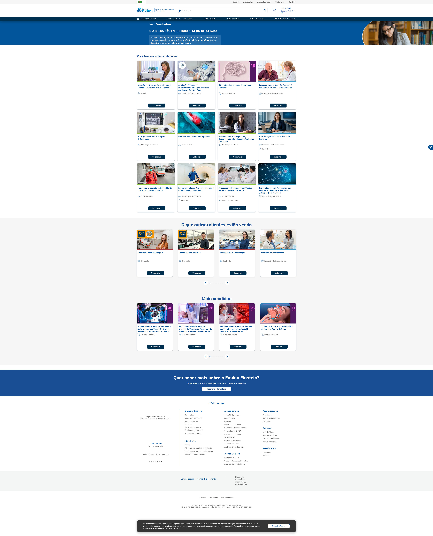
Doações (236, 2)
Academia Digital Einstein (234, 447)
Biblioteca (188, 424)
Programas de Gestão (232, 441)
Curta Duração (229, 437)
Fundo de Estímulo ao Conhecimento (199, 451)
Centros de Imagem (231, 458)
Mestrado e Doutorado (232, 434)
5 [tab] (218, 283)
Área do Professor (263, 2)
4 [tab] (216, 283)
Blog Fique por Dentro (193, 433)
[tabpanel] (155, 253)
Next (227, 282)
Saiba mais (156, 105)
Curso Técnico (229, 418)
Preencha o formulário (216, 389)
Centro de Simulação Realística (236, 461)
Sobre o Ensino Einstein (194, 418)
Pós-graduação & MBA (232, 431)
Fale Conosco (279, 2)
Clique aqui (239, 477)
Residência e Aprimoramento (235, 428)
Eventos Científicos (231, 444)
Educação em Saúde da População (198, 448)
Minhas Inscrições (270, 442)
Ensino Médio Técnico (232, 415)
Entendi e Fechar (279, 526)
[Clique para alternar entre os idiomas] (141, 2)
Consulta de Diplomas (271, 438)
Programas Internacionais (195, 454)
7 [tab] (222, 283)
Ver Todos (267, 421)
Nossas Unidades (191, 421)
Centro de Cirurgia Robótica (234, 464)
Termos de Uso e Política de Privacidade (216, 498)
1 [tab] (210, 283)
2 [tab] (212, 283)
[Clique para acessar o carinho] (274, 10)
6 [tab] (220, 283)
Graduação (228, 421)
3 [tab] (214, 283)
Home (151, 24)
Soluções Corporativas (271, 418)
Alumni (187, 445)
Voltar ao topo (217, 403)
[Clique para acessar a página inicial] (155, 13)
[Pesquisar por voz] (179, 10)
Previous (206, 282)
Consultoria (267, 415)
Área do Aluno (248, 2)
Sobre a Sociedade (192, 415)
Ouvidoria (292, 2)
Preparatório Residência (233, 424)
